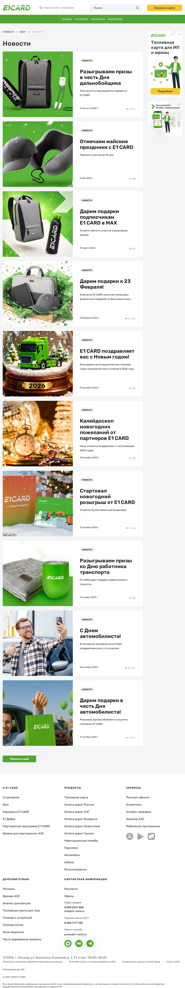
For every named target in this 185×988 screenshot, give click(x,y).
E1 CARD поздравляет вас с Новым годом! (107, 354)
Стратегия (81, 19)
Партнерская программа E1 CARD (26, 826)
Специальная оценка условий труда (141, 961)
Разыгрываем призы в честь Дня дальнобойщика (106, 77)
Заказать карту (164, 8)
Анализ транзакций (17, 903)
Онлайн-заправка (138, 812)
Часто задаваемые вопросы (22, 939)
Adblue (69, 862)
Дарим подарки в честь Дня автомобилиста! (101, 706)
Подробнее (165, 91)
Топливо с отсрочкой (17, 917)
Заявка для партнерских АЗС (23, 833)
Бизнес (67, 19)
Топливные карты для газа (21, 910)
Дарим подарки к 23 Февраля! (105, 284)
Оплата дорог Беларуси (80, 819)
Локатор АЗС (135, 819)
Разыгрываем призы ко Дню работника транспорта (106, 566)
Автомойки (72, 855)
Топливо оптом (13, 925)
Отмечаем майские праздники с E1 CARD (106, 144)
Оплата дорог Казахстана (82, 826)
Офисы (69, 896)
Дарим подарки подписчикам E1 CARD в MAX (99, 217)
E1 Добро (9, 819)
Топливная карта (76, 797)
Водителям (115, 19)
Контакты (71, 889)
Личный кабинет (137, 797)
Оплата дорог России (79, 804)
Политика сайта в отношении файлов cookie (92, 961)
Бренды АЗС (11, 896)
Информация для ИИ (13, 969)
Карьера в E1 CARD (16, 812)
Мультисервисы (75, 869)
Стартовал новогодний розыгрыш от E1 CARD (107, 496)
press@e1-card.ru (75, 934)
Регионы (9, 889)
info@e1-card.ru (74, 911)
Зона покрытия (13, 932)
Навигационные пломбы (81, 840)
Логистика (98, 19)
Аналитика (133, 804)
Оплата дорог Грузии (79, 833)
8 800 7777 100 (73, 922)
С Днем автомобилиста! (100, 633)
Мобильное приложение (143, 826)
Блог (6, 804)
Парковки (71, 848)
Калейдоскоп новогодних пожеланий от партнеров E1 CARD (104, 429)
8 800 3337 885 (74, 907)
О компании (11, 797)
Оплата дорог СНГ (76, 812)
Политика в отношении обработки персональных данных (32, 961)
